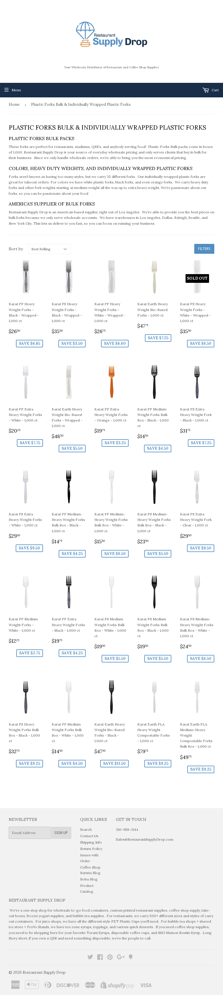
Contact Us (89, 836)
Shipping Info (91, 842)
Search (86, 829)
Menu (16, 90)
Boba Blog (89, 879)
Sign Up (61, 833)
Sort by (16, 248)
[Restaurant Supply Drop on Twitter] (90, 958)
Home (14, 104)
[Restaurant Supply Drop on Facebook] (100, 958)
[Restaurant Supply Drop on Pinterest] (110, 958)
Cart (215, 90)
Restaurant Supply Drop (44, 972)
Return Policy (91, 848)
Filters (204, 249)
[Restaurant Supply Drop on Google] (121, 958)
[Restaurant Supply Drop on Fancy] (131, 958)
